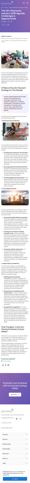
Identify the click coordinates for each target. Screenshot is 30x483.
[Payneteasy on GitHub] (20, 419)
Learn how (14, 394)
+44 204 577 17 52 (6, 423)
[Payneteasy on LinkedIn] (17, 419)
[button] (23, 3)
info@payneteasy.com (7, 418)
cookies (15, 471)
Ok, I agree (15, 479)
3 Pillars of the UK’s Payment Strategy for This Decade (14, 38)
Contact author (7, 361)
